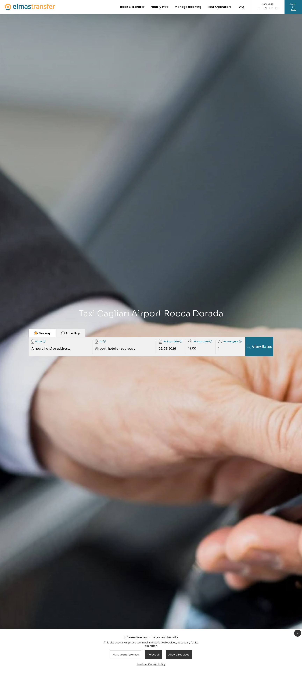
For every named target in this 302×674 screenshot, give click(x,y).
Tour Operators (219, 7)
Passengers (230, 341)
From (38, 341)
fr (271, 8)
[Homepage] (30, 6)
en (265, 8)
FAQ (241, 7)
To (100, 341)
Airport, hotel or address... (51, 349)
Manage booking (188, 7)
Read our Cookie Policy (151, 664)
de (277, 8)
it (258, 8)
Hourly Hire (159, 7)
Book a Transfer (132, 7)
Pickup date (171, 341)
